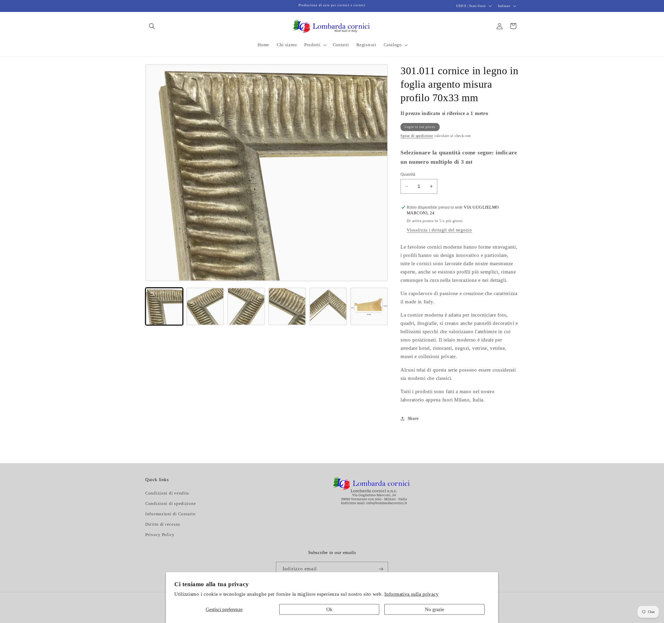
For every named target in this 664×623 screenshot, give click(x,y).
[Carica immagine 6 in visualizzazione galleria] (369, 306)
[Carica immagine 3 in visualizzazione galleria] (246, 306)
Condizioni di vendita (167, 493)
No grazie (434, 609)
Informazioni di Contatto (170, 514)
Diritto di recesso (162, 524)
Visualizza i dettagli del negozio (439, 230)
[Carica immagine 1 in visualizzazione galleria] (164, 306)
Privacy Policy (160, 534)
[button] (152, 26)
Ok (329, 609)
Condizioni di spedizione (170, 503)
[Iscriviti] (381, 569)
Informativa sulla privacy (411, 594)
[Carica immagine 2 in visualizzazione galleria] (205, 306)
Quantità (408, 174)
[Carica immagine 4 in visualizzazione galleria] (287, 306)
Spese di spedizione (416, 136)
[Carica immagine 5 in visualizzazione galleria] (328, 306)
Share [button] (413, 418)
